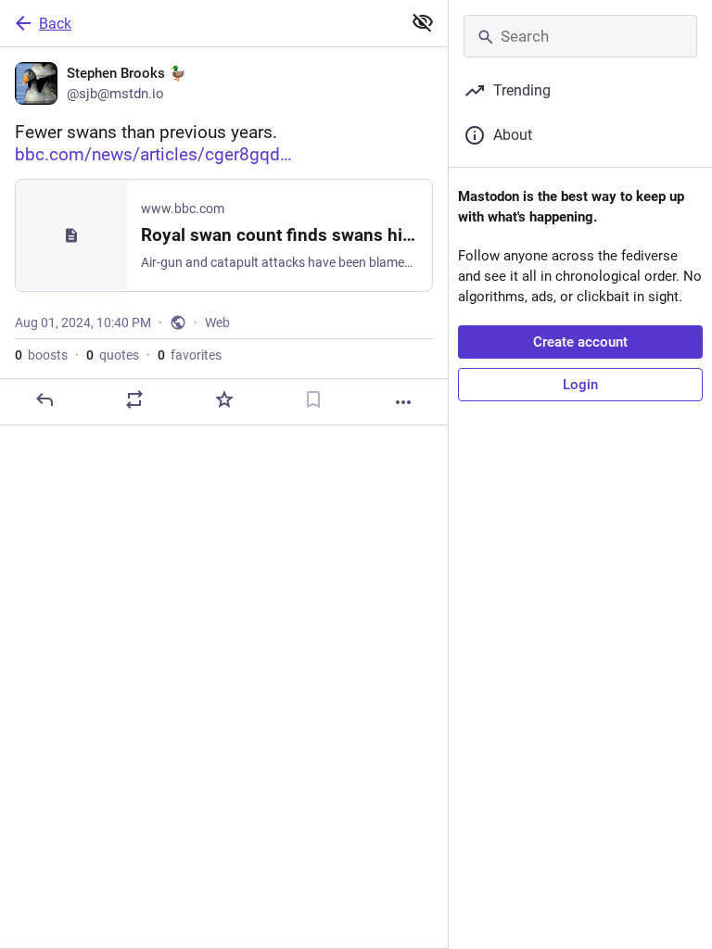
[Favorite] (224, 399)
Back (55, 23)
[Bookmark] (313, 399)
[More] (403, 402)
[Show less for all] (423, 22)
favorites (190, 355)
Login (580, 384)
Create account (580, 342)
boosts (41, 355)
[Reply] (44, 399)
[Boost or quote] (134, 399)
